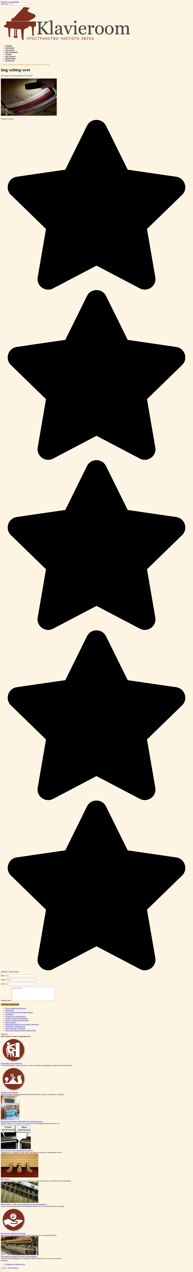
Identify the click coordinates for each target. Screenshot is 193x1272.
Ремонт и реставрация (9, 1092)
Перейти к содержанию (10, 2)
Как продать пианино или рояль (13, 1233)
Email (3, 980)
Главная (8, 46)
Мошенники (10, 58)
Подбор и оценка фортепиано (16, 1018)
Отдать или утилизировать (15, 1016)
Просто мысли (10, 1022)
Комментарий (6, 1000)
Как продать (10, 56)
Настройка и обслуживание (11, 1063)
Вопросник (9, 61)
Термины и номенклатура (15, 1026)
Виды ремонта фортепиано (15, 1008)
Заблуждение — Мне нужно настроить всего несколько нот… (24, 1204)
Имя (3, 976)
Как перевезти (11, 52)
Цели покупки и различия (15, 1028)
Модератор (5, 1179)
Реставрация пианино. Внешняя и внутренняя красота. (22, 1121)
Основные (9, 1014)
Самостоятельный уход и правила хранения (22, 1024)
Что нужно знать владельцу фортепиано (20, 1030)
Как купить (10, 50)
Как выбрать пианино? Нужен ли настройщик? (19, 1256)
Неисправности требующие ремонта (19, 1012)
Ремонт (8, 54)
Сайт (3, 984)
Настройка (9, 48)
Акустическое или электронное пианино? (17, 1150)
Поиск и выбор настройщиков (16, 1020)
